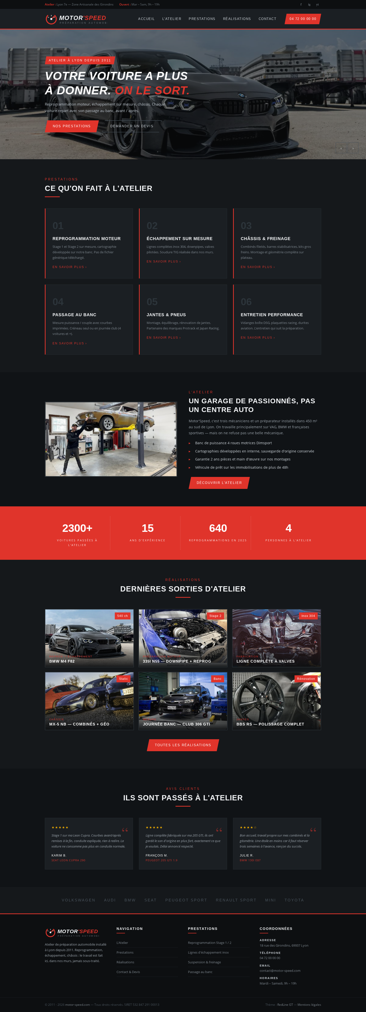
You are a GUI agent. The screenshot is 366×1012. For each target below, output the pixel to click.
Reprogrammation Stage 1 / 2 (209, 942)
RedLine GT (285, 1005)
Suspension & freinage (204, 962)
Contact (268, 19)
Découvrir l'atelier (219, 483)
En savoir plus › (70, 267)
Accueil (146, 19)
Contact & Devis (128, 972)
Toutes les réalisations (183, 745)
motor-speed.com (77, 1005)
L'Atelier (172, 19)
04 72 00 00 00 (303, 19)
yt (317, 4)
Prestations (202, 19)
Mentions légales (309, 1005)
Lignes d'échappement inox (208, 952)
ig (309, 4)
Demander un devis (132, 126)
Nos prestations (72, 126)
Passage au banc (200, 972)
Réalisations (237, 19)
